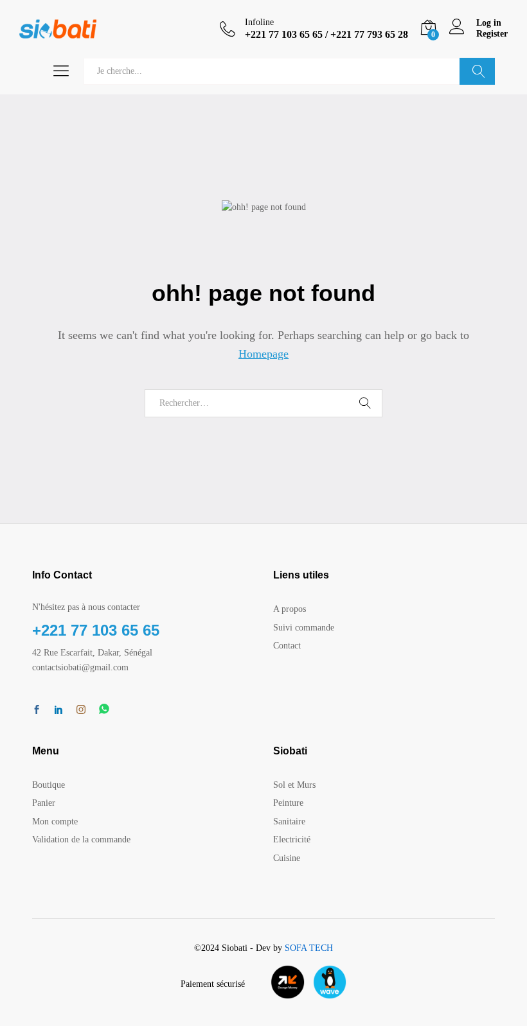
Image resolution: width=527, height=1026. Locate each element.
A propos (289, 609)
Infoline (259, 22)
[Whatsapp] (104, 709)
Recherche (477, 71)
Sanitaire (289, 821)
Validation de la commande (81, 839)
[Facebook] (37, 711)
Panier (43, 803)
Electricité (291, 839)
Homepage (263, 353)
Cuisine (286, 858)
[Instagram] (81, 710)
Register (492, 34)
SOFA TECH (309, 948)
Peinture (288, 803)
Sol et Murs (294, 785)
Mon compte (55, 821)
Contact (287, 645)
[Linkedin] (58, 711)
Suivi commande (303, 627)
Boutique (48, 785)
